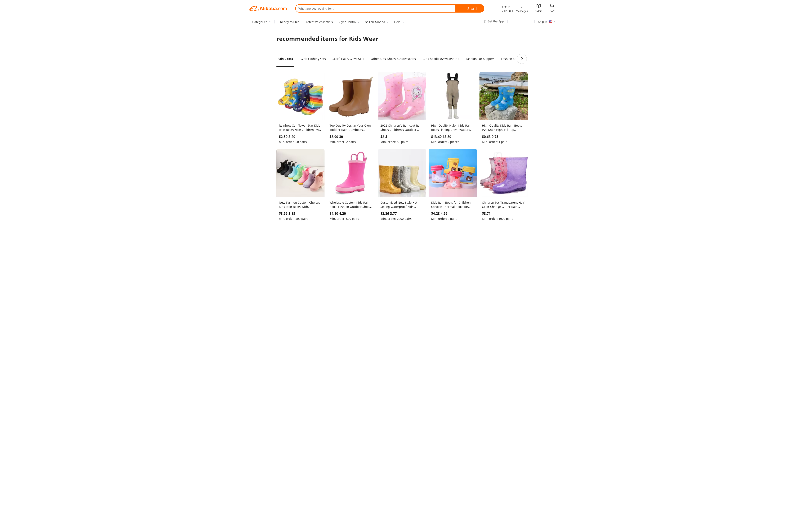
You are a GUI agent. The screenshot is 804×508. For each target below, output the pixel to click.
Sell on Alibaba (375, 22)
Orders (538, 11)
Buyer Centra (347, 22)
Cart (551, 11)
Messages (522, 11)
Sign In (506, 6)
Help (397, 22)
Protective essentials (318, 22)
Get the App (495, 21)
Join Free (507, 10)
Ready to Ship (289, 22)
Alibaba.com (268, 8)
